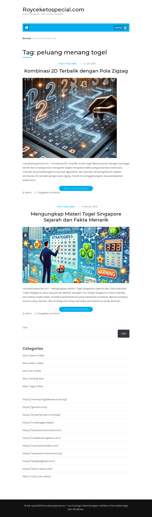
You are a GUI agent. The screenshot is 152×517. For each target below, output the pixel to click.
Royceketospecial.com (53, 9)
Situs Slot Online (32, 371)
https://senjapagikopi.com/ (39, 461)
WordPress (78, 509)
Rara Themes (111, 505)
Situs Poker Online (33, 363)
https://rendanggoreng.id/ (38, 422)
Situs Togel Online (67, 63)
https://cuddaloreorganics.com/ (42, 438)
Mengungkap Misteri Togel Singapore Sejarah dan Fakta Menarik (76, 217)
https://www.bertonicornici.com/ (42, 430)
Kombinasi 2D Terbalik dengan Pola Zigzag (76, 71)
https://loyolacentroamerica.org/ (42, 453)
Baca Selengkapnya (76, 188)
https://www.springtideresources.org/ (45, 399)
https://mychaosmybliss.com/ (40, 445)
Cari (25, 327)
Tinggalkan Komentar (49, 192)
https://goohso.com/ (35, 407)
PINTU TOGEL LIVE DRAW (37, 476)
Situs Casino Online (33, 355)
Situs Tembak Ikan (33, 378)
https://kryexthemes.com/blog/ (42, 415)
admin (28, 192)
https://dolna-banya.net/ (38, 469)
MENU (118, 27)
